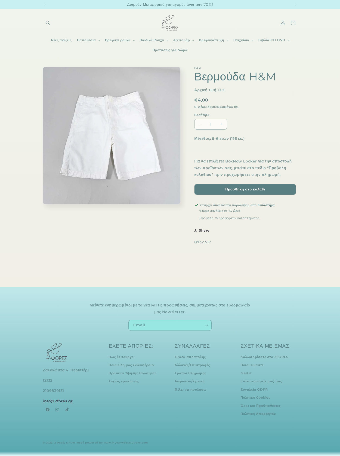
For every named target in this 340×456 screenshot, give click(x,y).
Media (246, 373)
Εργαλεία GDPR (254, 389)
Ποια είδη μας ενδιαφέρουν (132, 365)
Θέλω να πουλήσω (191, 389)
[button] (48, 23)
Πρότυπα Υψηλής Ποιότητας (132, 373)
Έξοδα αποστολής (190, 357)
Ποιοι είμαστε (252, 365)
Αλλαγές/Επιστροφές (192, 365)
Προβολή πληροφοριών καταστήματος (229, 218)
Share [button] (204, 230)
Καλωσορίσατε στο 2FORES (264, 357)
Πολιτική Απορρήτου (258, 414)
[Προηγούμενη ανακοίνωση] (44, 4)
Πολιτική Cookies (255, 397)
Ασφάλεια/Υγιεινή (190, 381)
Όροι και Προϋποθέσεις (261, 406)
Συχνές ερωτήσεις (124, 381)
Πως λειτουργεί (121, 357)
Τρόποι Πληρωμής (190, 373)
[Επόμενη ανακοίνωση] (296, 4)
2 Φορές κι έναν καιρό (69, 442)
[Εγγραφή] (206, 325)
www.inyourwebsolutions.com (126, 442)
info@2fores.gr (58, 401)
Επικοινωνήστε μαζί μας (261, 381)
